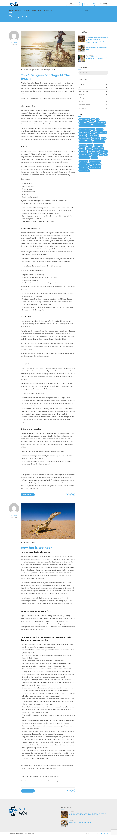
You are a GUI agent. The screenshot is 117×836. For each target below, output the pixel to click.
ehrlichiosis (82, 145)
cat (94, 129)
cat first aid (100, 129)
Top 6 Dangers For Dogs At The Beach (45, 76)
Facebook (48, 781)
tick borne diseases (84, 157)
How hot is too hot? (36, 547)
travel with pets (83, 167)
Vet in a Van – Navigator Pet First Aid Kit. (44, 768)
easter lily (82, 141)
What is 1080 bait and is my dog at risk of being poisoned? (96, 57)
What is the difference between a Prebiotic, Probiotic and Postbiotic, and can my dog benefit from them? (97, 40)
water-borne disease (95, 167)
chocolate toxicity (84, 132)
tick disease (94, 157)
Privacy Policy (95, 833)
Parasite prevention (83, 91)
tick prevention (83, 161)
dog (92, 132)
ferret (96, 145)
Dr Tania (15, 42)
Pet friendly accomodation (84, 98)
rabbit (101, 154)
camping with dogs (100, 122)
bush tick (91, 122)
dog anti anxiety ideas (100, 132)
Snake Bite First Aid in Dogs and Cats (80, 822)
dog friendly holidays (84, 138)
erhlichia (90, 145)
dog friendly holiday (93, 135)
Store (34, 10)
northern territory (98, 148)
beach (93, 119)
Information (81, 87)
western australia (84, 170)
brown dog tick (83, 122)
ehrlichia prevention (99, 141)
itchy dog (88, 148)
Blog (39, 10)
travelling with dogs (94, 161)
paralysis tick (83, 151)
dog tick (103, 138)
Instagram (57, 781)
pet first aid (104, 151)
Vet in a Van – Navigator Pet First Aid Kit (51, 486)
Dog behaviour (82, 84)
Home (11, 10)
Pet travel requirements (84, 104)
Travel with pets (46, 70)
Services (26, 10)
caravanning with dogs (99, 125)
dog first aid (82, 135)
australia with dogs (84, 119)
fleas (101, 145)
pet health (35, 70)
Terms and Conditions (86, 833)
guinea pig (82, 148)
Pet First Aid (48, 10)
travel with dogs (96, 164)
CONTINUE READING (27, 494)
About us (18, 10)
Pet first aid (27, 70)
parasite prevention (93, 151)
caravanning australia (85, 125)
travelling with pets (84, 164)
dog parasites (96, 138)
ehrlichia (89, 141)
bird (98, 119)
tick (106, 154)
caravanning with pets (85, 129)
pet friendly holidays (84, 154)
